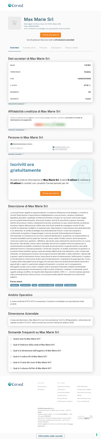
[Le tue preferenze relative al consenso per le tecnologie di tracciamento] (96, 434)
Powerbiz (41, 389)
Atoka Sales (42, 386)
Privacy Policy (62, 398)
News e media (71, 48)
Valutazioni (56, 48)
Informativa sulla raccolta (50, 436)
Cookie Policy (62, 395)
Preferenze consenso (65, 401)
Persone (43, 48)
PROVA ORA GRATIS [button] (50, 35)
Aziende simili (29, 48)
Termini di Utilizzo (63, 386)
